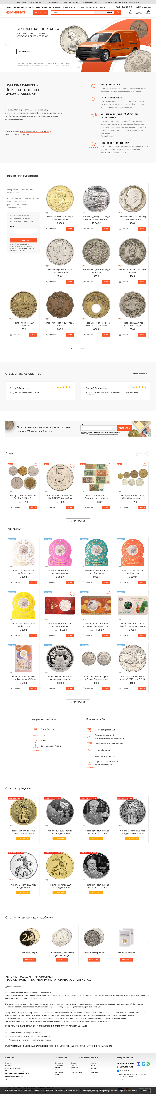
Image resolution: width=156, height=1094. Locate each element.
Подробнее (36, 750)
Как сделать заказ (47, 7)
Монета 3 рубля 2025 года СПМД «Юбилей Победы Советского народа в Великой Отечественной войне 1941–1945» (132, 832)
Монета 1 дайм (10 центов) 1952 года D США (132, 218)
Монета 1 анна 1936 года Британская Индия (133, 324)
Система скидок (34, 7)
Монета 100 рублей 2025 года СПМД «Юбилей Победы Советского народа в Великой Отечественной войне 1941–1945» (60, 832)
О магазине (8, 7)
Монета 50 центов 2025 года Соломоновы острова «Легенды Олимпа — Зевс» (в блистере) (96, 625)
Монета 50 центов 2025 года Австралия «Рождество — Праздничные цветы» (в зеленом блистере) (96, 571)
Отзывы (81, 7)
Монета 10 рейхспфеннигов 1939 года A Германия (96, 324)
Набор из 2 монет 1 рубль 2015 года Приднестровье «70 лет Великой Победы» (96, 678)
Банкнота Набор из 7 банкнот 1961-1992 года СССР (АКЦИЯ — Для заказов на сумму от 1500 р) (96, 497)
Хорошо (145, 1091)
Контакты (101, 7)
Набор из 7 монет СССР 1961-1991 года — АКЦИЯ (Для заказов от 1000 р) (133, 497)
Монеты (8, 1063)
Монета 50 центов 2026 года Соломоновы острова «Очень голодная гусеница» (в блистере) (132, 625)
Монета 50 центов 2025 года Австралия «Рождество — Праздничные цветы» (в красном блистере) (133, 571)
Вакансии (93, 1065)
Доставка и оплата (20, 7)
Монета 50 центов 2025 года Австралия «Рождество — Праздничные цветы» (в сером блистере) (23, 571)
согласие (26, 244)
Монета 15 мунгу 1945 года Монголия (96, 271)
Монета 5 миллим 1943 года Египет (60, 324)
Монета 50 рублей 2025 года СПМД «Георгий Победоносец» (60, 886)
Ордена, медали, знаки (13, 1068)
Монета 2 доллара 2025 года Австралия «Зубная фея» (24, 678)
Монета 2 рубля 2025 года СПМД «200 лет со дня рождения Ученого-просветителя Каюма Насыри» (96, 832)
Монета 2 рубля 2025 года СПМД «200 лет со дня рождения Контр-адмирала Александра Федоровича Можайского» (96, 886)
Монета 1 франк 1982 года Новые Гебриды (60, 218)
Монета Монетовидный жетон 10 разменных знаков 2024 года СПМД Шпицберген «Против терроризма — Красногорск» (60, 678)
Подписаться (23, 240)
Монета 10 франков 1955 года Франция (24, 324)
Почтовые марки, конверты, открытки (18, 1073)
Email (13, 227)
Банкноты (8, 1065)
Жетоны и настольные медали (15, 1071)
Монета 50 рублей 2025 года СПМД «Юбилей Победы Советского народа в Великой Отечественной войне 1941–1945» (23, 832)
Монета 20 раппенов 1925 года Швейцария (60, 271)
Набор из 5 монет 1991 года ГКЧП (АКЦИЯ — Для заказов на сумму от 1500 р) (23, 497)
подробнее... (92, 2)
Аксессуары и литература (14, 1076)
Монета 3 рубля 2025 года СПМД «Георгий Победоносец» (23, 886)
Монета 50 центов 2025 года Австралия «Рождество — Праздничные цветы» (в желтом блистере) (23, 625)
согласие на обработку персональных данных (103, 434)
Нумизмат (15, 12)
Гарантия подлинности (70, 7)
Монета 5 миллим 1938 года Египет (132, 271)
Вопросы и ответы (93, 1069)
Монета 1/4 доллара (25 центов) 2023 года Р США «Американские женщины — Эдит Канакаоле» (133, 678)
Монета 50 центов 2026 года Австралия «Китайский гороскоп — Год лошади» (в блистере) (60, 625)
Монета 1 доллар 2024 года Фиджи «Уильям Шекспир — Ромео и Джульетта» (96, 218)
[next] (147, 945)
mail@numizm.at (143, 7)
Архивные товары (11, 1079)
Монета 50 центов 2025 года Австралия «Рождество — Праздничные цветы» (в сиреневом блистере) (60, 571)
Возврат (58, 7)
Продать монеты (91, 7)
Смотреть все (78, 348)
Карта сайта (94, 1072)
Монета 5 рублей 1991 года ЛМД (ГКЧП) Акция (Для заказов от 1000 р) (60, 497)
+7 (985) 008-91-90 (122, 7)
